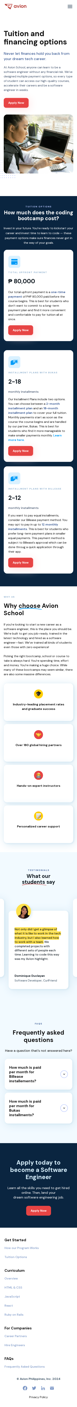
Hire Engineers (14, 1345)
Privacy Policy (38, 1397)
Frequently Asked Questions (24, 1367)
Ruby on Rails (13, 1315)
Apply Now (16, 103)
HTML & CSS (13, 1287)
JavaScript (12, 1297)
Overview (11, 1278)
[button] (70, 6)
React (8, 1306)
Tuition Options (15, 1257)
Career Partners (15, 1336)
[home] (16, 6)
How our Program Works (21, 1248)
